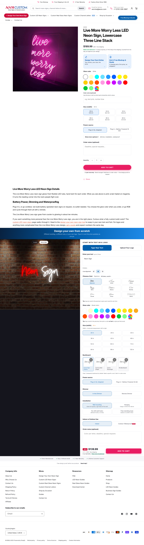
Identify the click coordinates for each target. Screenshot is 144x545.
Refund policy (31, 540)
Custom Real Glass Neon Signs (50, 483)
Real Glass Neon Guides (80, 483)
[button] (39, 15)
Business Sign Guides (113, 491)
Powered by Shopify (19, 540)
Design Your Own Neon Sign (49, 476)
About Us (8, 476)
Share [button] (88, 179)
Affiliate (8, 502)
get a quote (71, 225)
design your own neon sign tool (72, 222)
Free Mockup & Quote (128, 18)
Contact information (74, 540)
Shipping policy (62, 540)
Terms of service (51, 540)
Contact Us (9, 483)
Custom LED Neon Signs (47, 480)
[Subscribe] (41, 513)
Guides (41, 494)
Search (81, 8)
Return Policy (10, 491)
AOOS (12, 540)
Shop (108, 483)
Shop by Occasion (45, 491)
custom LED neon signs (22, 222)
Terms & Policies (11, 498)
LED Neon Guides (78, 480)
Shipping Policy (10, 487)
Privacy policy (41, 540)
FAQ (73, 476)
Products (109, 480)
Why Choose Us (11, 480)
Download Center (78, 487)
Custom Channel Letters (47, 487)
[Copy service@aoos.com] (107, 7)
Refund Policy (10, 494)
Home (108, 476)
